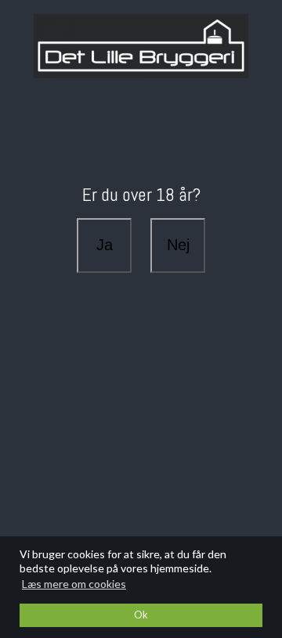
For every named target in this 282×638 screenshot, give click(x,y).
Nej (178, 244)
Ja (104, 244)
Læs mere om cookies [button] (74, 583)
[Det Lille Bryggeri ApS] (141, 46)
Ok (141, 615)
